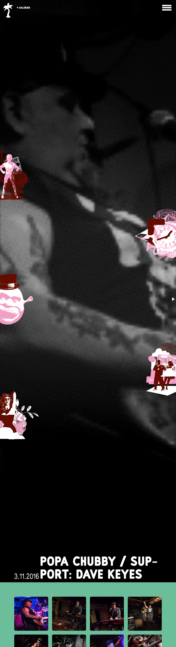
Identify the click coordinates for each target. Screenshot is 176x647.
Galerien (24, 7)
